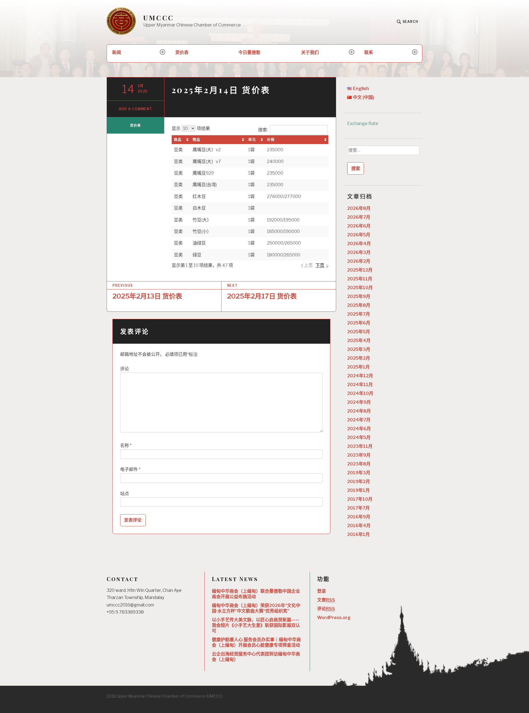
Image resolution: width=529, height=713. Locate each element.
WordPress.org (333, 617)
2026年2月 (358, 261)
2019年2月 (358, 481)
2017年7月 (358, 508)
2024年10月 (360, 393)
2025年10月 (360, 287)
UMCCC (158, 17)
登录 (321, 591)
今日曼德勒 (249, 52)
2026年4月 (359, 243)
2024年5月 (359, 437)
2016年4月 (359, 525)
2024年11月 (360, 384)
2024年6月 (359, 428)
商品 (178, 139)
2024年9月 (359, 402)
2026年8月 (359, 208)
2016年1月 (358, 534)
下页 (319, 265)
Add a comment (135, 109)
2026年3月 (359, 252)
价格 (271, 139)
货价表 (181, 52)
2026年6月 (359, 226)
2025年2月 (358, 358)
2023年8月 (359, 464)
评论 (124, 369)
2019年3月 (358, 472)
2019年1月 (358, 490)
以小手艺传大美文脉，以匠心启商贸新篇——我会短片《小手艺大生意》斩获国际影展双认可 (256, 625)
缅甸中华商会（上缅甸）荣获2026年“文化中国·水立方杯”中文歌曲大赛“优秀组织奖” (256, 608)
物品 (196, 139)
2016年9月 (358, 516)
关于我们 (310, 52)
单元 (252, 139)
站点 (124, 493)
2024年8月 (359, 411)
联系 (368, 52)
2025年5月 (358, 331)
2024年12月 (360, 375)
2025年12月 (360, 270)
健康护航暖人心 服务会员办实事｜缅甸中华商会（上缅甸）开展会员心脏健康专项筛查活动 (256, 642)
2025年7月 (358, 314)
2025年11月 (359, 278)
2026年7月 (358, 217)
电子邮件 (130, 469)
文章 (326, 600)
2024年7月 (359, 419)
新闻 (116, 52)
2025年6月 (358, 323)
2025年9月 (358, 296)
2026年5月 (358, 234)
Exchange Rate (362, 123)
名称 (125, 445)
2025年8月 (358, 305)
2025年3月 (358, 349)
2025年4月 (359, 340)
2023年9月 (359, 455)
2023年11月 (360, 446)
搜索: (263, 129)
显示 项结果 (191, 128)
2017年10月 (360, 499)
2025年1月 (358, 367)
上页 (308, 265)
